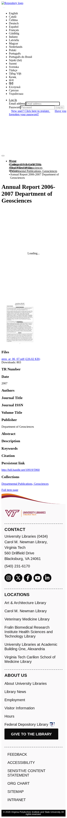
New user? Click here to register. (30, 111)
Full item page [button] (9, 490)
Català (12, 16)
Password (14, 107)
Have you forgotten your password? (37, 112)
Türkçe (13, 70)
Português (15, 53)
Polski (12, 50)
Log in (59, 107)
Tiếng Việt (15, 73)
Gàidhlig (14, 33)
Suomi (13, 63)
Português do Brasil (20, 56)
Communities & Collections (25, 164)
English (13, 13)
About (12, 161)
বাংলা (11, 80)
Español (13, 26)
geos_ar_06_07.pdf (20, 359)
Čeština (13, 20)
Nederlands (15, 46)
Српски (14, 90)
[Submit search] (4, 7)
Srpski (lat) (15, 60)
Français (14, 30)
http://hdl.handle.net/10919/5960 (20, 469)
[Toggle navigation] (2, 155)
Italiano (13, 36)
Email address (17, 103)
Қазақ (12, 77)
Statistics (14, 171)
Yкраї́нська (16, 93)
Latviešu (14, 40)
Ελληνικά (14, 87)
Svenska (14, 66)
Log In (13, 100)
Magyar (13, 43)
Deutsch (14, 23)
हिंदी (11, 83)
